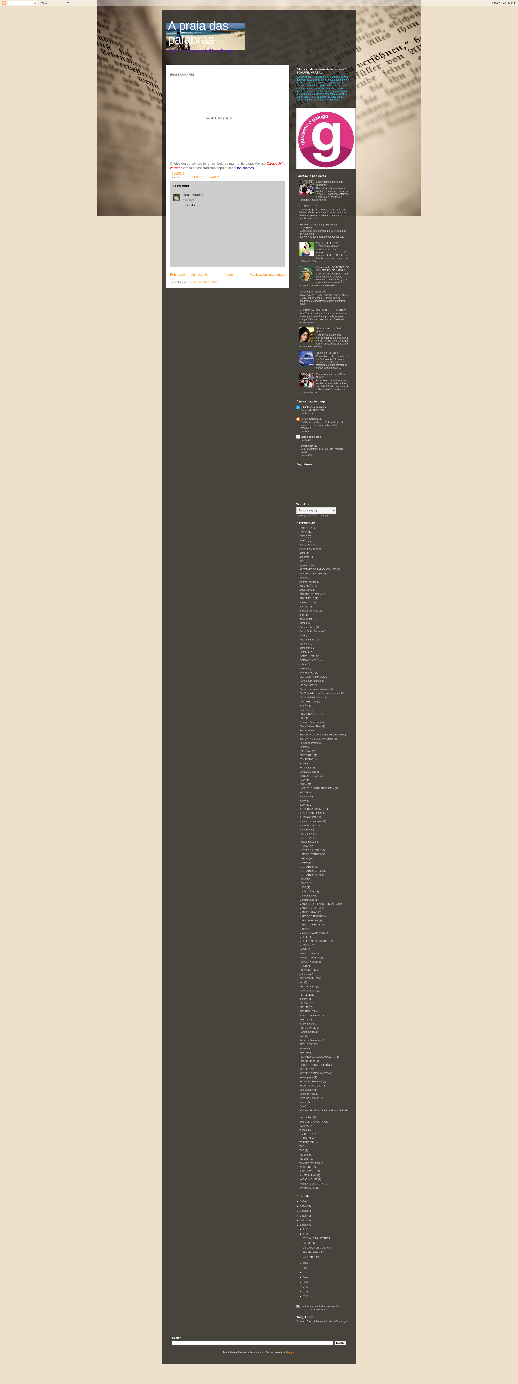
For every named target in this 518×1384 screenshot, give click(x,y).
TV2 (301, 1146)
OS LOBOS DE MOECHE (316, 1247)
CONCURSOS (307, 656)
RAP (302, 1036)
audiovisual (305, 602)
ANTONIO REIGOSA (310, 594)
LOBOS (303, 879)
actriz (302, 553)
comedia (304, 643)
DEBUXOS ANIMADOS (312, 676)
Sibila (186, 195)
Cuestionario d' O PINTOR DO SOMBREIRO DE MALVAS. (332, 269)
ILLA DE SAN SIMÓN (311, 813)
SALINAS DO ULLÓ (310, 1085)
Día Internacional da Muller (314, 689)
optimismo (305, 974)
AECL (302, 561)
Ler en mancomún (311, 419)
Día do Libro (306, 685)
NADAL (303, 949)
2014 (303, 1206)
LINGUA (304, 862)
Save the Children (309, 1098)
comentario (305, 648)
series (302, 1102)
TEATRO (304, 1125)
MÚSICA (304, 945)
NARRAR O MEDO (313, 1257)
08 (304, 1268)
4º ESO (303, 540)
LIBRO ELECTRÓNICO (312, 854)
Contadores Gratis (318, 1309)
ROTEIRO (304, 1069)
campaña (304, 623)
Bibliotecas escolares (313, 407)
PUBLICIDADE (307, 1028)
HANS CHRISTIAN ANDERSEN (316, 788)
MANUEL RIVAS (308, 912)
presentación (306, 1023)
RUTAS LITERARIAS (310, 1081)
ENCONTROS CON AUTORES (316, 738)
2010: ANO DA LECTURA (316, 1238)
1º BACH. (304, 528)
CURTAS (304, 668)
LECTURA (187, 177)
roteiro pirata (306, 1077)
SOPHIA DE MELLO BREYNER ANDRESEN (323, 1110)
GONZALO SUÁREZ (310, 776)
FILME (303, 763)
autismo (303, 606)
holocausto (305, 796)
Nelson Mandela (308, 953)
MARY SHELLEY (308, 920)
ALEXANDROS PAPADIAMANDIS (317, 569)
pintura (303, 999)
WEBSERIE (305, 1167)
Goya (302, 780)
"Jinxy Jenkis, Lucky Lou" (313, 291)
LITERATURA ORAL (310, 875)
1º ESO (303, 532)
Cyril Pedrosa (306, 672)
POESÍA (303, 1007)
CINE (302, 635)
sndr (262, 1352)
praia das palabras (309, 1015)
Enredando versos (309, 743)
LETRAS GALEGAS (310, 850)
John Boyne (306, 829)
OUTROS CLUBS (309, 978)
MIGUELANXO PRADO (312, 933)
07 (304, 1272)
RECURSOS (306, 1044)
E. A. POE (304, 710)
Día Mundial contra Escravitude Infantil (320, 693)
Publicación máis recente (189, 274)
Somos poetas (309, 445)
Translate (323, 515)
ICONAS (304, 805)
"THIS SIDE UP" (308, 206)
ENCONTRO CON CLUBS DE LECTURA (322, 734)
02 (304, 1296)
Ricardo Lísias (307, 1061)
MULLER (304, 937)
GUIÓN (303, 784)
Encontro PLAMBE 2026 (312, 410)
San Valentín (306, 1089)
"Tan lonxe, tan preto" (327, 352)
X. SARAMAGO (307, 1171)
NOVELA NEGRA (308, 961)
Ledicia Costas (307, 842)
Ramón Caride (307, 1032)
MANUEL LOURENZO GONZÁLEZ (318, 904)
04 (304, 1286)
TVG (301, 1150)
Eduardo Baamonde (310, 722)
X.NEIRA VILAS (307, 1175)
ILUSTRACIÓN (307, 817)
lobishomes (245, 168)
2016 (303, 1201)
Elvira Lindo (306, 730)
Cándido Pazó (307, 627)
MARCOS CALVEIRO (311, 916)
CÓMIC (303, 652)
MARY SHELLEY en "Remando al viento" (327, 244)
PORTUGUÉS (307, 1011)
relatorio (304, 1048)
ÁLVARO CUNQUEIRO (312, 573)
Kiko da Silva (306, 833)
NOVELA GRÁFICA (310, 957)
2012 (303, 1215)
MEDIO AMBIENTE (309, 924)
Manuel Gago (306, 899)
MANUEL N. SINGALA (311, 908)
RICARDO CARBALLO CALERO (317, 1056)
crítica (302, 664)
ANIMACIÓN (306, 586)
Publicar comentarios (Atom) (202, 282)
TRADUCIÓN (306, 1142)
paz (301, 982)
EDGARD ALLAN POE (311, 714)
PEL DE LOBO (307, 986)
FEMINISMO (306, 759)
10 (304, 1263)
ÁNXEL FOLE (306, 598)
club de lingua (307, 639)
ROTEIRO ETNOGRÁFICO (314, 1073)
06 (304, 1277)
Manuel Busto (307, 895)
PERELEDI (305, 994)
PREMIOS (305, 1019)
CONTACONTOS (308, 660)
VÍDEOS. (304, 1158)
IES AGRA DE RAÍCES (311, 809)
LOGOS (303, 883)
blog (301, 615)
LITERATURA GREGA (311, 871)
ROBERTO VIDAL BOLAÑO (314, 1065)
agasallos (304, 565)
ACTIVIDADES (307, 548)
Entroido (304, 747)
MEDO (303, 928)
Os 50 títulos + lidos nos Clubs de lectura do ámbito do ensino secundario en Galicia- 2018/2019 (322, 425)
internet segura (307, 825)
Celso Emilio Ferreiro (311, 631)
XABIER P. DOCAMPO (311, 1183)
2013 (303, 1211)
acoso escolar (307, 544)
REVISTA (304, 1052)
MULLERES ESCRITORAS (314, 941)
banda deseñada (308, 610)
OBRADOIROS (307, 970)
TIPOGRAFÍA (306, 1138)
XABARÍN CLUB (308, 1179)
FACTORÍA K (306, 755)
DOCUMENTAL (307, 701)
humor (303, 800)
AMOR (303, 577)
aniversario (305, 590)
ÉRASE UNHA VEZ (313, 1252)
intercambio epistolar (311, 821)
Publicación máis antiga (267, 274)
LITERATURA (211, 177)
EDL (301, 718)
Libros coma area (311, 436)
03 (304, 1291)
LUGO (302, 887)
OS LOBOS (309, 1243)
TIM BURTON (306, 1134)
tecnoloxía (305, 1130)
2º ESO (303, 536)
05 (304, 1282)
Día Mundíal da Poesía (312, 697)
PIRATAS (304, 1003)
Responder (189, 205)
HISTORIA (305, 792)
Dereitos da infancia (310, 681)
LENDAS (304, 846)
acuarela (304, 557)
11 (304, 1234)
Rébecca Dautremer (310, 1040)
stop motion (305, 1117)
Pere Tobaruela (307, 990)
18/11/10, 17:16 (198, 195)
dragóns (304, 705)
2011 (303, 1220)
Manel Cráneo (307, 891)
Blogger (290, 1352)
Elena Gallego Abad (310, 726)
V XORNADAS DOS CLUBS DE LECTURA (322, 310)
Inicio (229, 274)
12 (304, 1229)
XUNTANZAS (306, 1187)
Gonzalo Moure (307, 771)
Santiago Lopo (307, 1094)
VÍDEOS (304, 1154)
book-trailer (305, 619)
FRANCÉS (305, 767)
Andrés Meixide (308, 581)
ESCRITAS (305, 751)
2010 (303, 1225)
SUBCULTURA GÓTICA (312, 1121)
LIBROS (198, 177)
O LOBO (304, 966)
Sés (301, 1106)
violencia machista (309, 1163)
